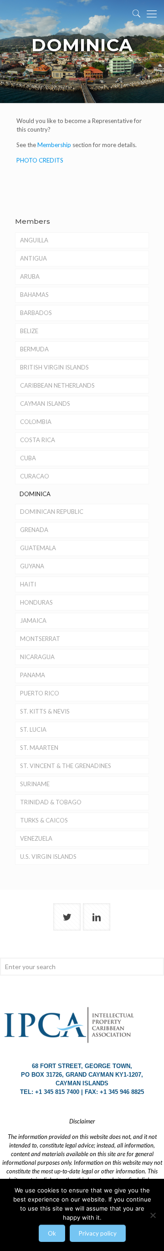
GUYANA (32, 566)
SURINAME (35, 784)
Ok (52, 1233)
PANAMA (32, 675)
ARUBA (30, 276)
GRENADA (34, 529)
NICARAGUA (37, 656)
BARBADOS (36, 312)
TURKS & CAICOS (44, 820)
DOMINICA (35, 493)
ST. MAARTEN (39, 747)
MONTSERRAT (40, 638)
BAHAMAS (34, 294)
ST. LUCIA (33, 729)
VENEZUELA (36, 838)
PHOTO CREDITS (39, 160)
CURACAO (34, 476)
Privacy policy (98, 1233)
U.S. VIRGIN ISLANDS (48, 856)
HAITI (28, 584)
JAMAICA (33, 620)
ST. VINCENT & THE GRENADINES (65, 765)
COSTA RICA (37, 439)
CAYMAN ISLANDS (45, 403)
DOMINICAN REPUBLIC (51, 511)
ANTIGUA (33, 258)
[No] (152, 1215)
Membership (54, 144)
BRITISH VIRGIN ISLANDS (54, 367)
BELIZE (29, 331)
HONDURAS (36, 602)
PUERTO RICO (39, 693)
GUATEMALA (38, 548)
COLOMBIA (35, 421)
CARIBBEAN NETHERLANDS (57, 385)
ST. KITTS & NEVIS (45, 711)
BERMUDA (34, 349)
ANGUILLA (34, 240)
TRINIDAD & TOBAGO (51, 802)
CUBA (28, 458)
